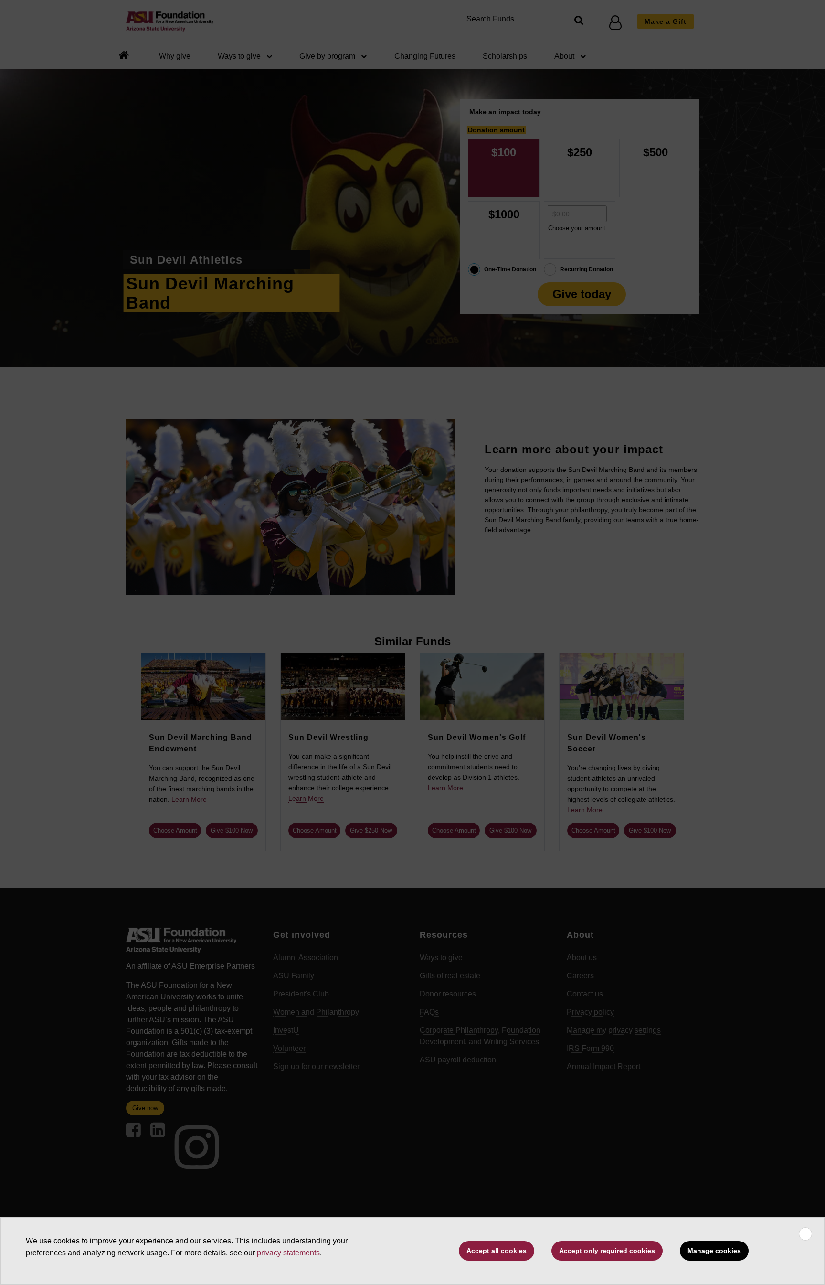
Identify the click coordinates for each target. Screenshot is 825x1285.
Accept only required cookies (607, 1250)
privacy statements (288, 1253)
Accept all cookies (496, 1250)
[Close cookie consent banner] (805, 1234)
